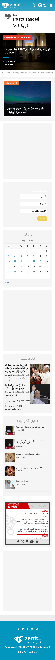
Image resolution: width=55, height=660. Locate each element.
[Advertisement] (27, 151)
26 (21, 271)
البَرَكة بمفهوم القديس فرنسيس (28, 454)
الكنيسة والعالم (11, 83)
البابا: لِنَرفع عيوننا (22, 481)
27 (27, 271)
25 (15, 271)
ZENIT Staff (8, 64)
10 (8, 261)
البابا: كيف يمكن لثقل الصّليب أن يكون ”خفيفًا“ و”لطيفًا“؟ (30, 441)
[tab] (17, 506)
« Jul (7, 283)
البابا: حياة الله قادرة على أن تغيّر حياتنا (30, 427)
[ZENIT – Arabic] (15, 5)
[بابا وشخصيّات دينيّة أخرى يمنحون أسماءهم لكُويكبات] (27, 98)
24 (8, 271)
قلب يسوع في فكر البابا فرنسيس (29, 468)
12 (21, 261)
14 (34, 261)
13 (27, 261)
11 (15, 261)
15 (40, 261)
